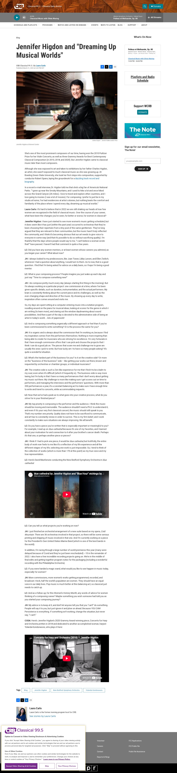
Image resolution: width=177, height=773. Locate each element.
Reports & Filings (103, 757)
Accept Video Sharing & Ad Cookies (21, 766)
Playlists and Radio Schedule (142, 78)
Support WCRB (143, 106)
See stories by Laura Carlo (43, 716)
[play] (17, 17)
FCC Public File (134, 746)
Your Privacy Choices (67, 766)
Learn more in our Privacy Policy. (56, 759)
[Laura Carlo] (21, 714)
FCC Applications (135, 741)
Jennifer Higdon (40, 690)
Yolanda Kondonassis (94, 690)
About (144, 25)
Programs (47, 25)
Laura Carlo (41, 65)
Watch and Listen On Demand (72, 25)
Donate (157, 6)
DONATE (142, 112)
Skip (47, 766)
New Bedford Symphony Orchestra (66, 690)
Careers (100, 746)
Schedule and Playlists (25, 25)
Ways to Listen (108, 25)
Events (94, 25)
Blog (120, 25)
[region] (43, 748)
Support (132, 25)
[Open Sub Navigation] (39, 25)
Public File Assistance (137, 752)
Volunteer (101, 741)
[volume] (24, 17)
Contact (100, 752)
